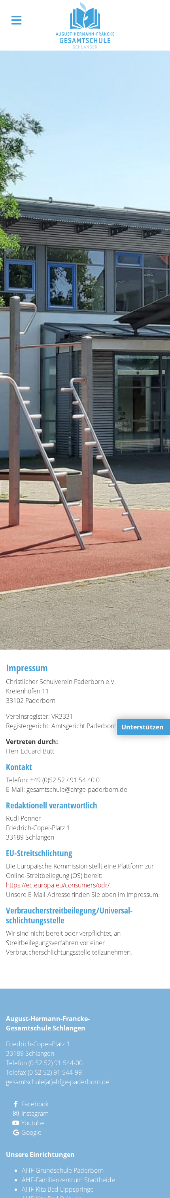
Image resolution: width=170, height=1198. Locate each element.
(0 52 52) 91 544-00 (55, 1063)
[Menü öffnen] (16, 20)
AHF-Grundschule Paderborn (63, 1170)
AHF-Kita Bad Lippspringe (58, 1189)
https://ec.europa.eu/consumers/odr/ (58, 885)
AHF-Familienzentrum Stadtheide (68, 1179)
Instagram (34, 1113)
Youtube (32, 1123)
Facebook (34, 1104)
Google (31, 1132)
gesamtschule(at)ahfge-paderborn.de (58, 1081)
